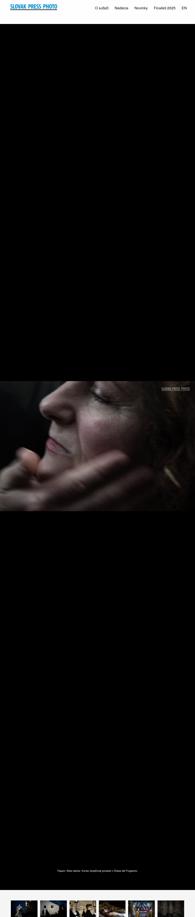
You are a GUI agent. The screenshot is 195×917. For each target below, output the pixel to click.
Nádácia (121, 7)
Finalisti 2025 (165, 7)
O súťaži (102, 7)
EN (184, 7)
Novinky (141, 7)
